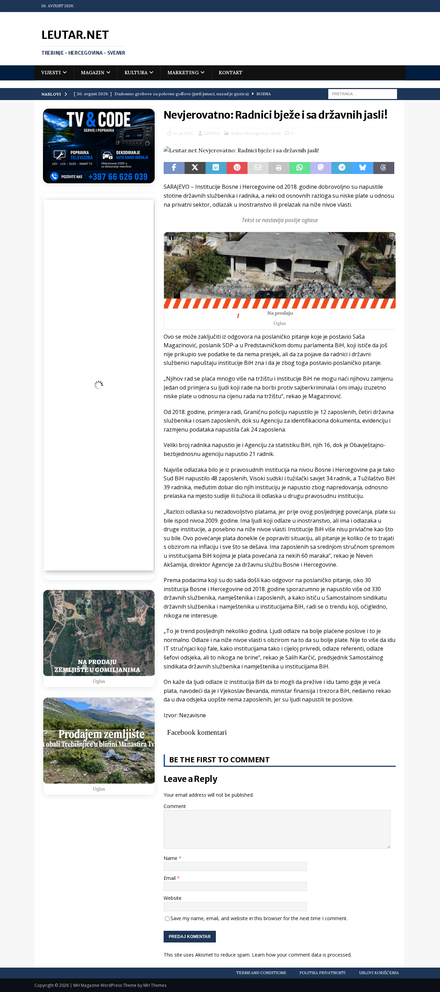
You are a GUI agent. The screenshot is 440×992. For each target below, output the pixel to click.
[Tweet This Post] (195, 168)
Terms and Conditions (261, 972)
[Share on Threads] (383, 168)
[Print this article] (278, 168)
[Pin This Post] (237, 168)
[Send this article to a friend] (258, 168)
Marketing (183, 72)
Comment (175, 806)
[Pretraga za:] (362, 93)
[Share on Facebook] (174, 168)
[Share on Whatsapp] (299, 168)
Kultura (135, 72)
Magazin (92, 72)
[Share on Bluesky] (362, 168)
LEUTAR (212, 133)
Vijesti (51, 72)
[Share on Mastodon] (320, 168)
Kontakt (231, 72)
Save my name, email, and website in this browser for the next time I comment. (259, 918)
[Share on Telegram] (341, 168)
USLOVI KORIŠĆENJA (379, 972)
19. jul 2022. (183, 133)
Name (171, 858)
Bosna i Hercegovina (249, 133)
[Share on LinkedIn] (216, 168)
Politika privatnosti (322, 972)
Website (173, 898)
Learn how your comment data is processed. (302, 954)
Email (170, 878)
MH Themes (154, 985)
